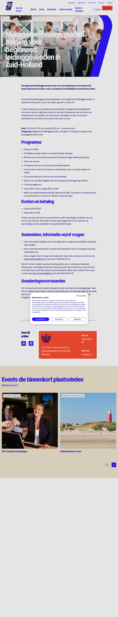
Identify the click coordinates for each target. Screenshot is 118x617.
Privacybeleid (81, 296)
